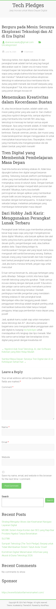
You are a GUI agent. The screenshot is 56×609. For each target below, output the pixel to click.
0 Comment (28, 52)
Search (5, 496)
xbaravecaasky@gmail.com (19, 42)
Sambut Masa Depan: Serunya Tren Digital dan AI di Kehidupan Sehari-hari (27, 360)
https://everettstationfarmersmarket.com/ (23, 592)
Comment (7, 387)
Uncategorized (9, 45)
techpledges (30, 330)
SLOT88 (6, 538)
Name (5, 427)
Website (6, 457)
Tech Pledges (28, 5)
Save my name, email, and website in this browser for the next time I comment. (27, 477)
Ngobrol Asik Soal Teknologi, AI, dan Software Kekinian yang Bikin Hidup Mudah (26, 350)
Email (5, 442)
